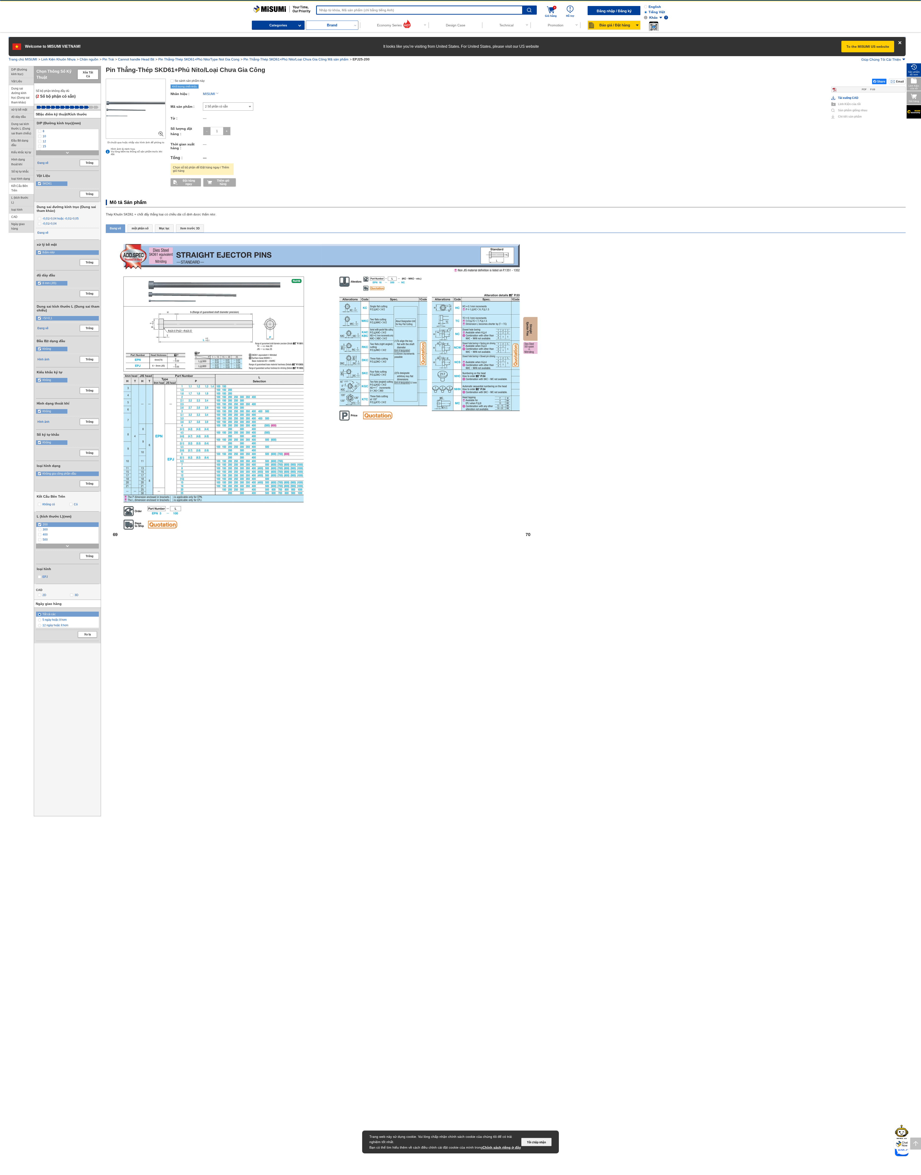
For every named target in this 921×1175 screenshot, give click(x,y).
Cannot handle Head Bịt (136, 59)
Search (529, 10)
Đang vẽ (42, 163)
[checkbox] (67, 131)
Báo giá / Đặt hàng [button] (614, 25)
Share (881, 81)
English (655, 7)
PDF (868, 89)
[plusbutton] (226, 131)
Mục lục (164, 228)
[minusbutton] (207, 131)
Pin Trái (108, 59)
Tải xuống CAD (848, 98)
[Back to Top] (915, 1144)
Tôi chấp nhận (536, 1142)
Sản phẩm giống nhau (850, 110)
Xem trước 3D (190, 228)
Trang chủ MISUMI (23, 59)
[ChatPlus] (902, 1144)
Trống (89, 163)
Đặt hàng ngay (189, 182)
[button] (653, 26)
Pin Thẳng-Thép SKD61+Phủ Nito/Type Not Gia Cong (198, 59)
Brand (332, 25)
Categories (278, 25)
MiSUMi (258, 7)
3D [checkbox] (76, 595)
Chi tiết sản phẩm (850, 116)
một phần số (140, 228)
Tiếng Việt (657, 12)
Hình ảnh (43, 359)
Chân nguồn (89, 59)
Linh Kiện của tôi (849, 104)
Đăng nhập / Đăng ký (614, 11)
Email (900, 81)
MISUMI (209, 94)
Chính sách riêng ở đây (502, 1147)
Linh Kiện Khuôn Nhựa (58, 59)
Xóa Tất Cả (88, 74)
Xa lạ (87, 634)
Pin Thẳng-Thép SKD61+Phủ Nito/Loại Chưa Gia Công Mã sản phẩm (295, 59)
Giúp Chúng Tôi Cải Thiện (881, 59)
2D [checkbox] (44, 595)
